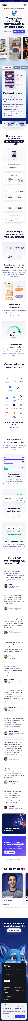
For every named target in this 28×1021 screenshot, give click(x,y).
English (13, 980)
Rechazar (10, 1016)
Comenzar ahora (19, 31)
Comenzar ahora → (14, 427)
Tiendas (6, 1002)
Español (7, 980)
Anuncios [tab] (24, 67)
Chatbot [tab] (17, 67)
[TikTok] (8, 974)
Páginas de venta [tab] (7, 67)
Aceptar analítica (20, 1016)
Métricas (6, 999)
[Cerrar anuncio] (26, 1)
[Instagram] (5, 974)
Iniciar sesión (7, 31)
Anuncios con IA (8, 996)
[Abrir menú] (24, 5)
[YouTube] (12, 974)
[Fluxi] (4, 5)
